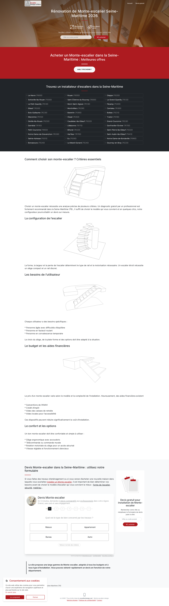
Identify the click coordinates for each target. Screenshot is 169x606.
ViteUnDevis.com (87, 555)
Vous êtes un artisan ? (108, 555)
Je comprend (15, 597)
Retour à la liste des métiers (69, 545)
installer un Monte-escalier (59, 482)
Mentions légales (72, 600)
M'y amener (101, 37)
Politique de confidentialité (87, 600)
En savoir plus (11, 592)
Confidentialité (97, 555)
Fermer (35, 597)
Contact (99, 600)
